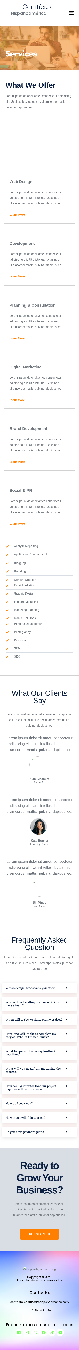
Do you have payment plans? (25, 1132)
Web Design (21, 181)
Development (22, 243)
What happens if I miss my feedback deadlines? (31, 1052)
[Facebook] (43, 1332)
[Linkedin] (19, 1332)
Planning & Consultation (32, 305)
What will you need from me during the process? (33, 1070)
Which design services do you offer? (30, 988)
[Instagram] (27, 1332)
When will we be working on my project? (34, 1019)
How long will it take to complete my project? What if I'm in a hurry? (31, 1035)
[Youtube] (60, 1332)
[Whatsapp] (35, 1332)
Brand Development (28, 428)
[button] (71, 13)
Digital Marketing (26, 367)
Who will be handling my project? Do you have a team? (34, 1003)
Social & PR (21, 490)
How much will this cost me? (25, 1117)
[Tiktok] (52, 1332)
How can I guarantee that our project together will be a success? (31, 1087)
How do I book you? (19, 1103)
